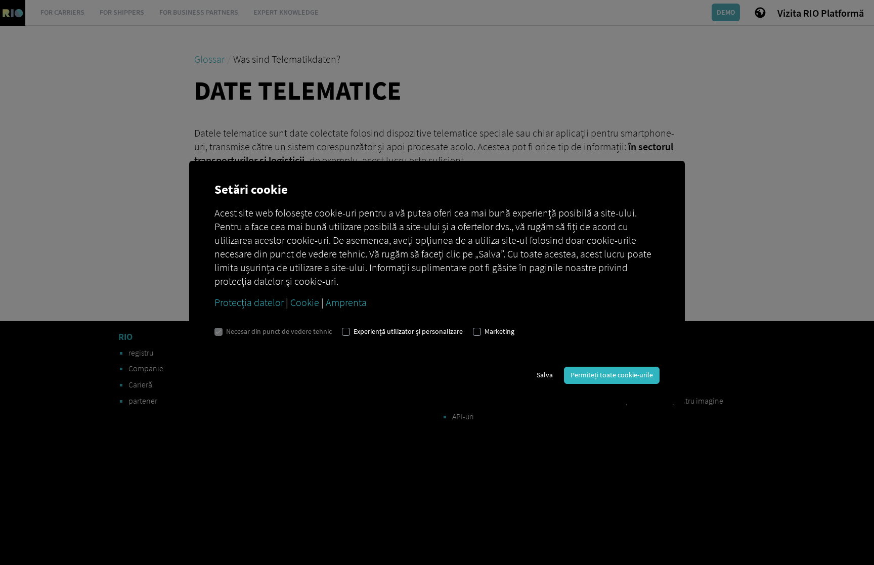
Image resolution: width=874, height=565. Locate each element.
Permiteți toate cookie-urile (612, 374)
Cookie (304, 302)
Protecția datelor (249, 302)
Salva (545, 374)
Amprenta (346, 302)
